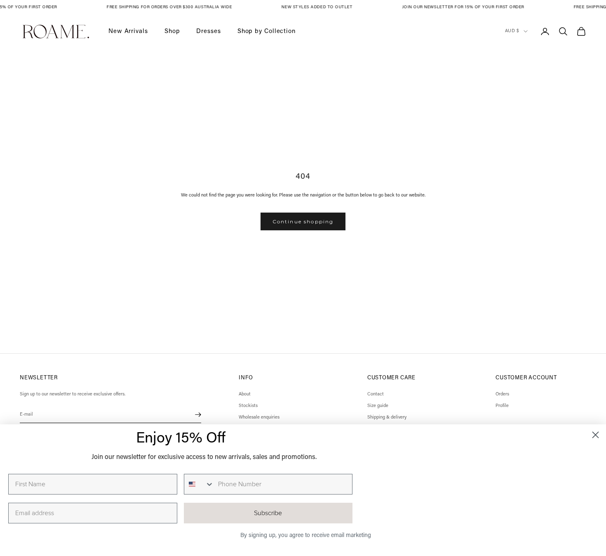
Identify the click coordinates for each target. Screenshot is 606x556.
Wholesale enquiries (259, 417)
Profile (502, 406)
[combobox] (199, 484)
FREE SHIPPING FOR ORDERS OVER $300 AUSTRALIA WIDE (170, 7)
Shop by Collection (266, 31)
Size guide (377, 406)
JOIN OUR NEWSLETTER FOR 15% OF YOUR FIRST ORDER (464, 7)
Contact (375, 394)
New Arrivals (128, 31)
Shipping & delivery (386, 417)
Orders (502, 394)
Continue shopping (303, 221)
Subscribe (268, 513)
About (245, 394)
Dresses (208, 31)
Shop (172, 31)
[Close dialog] (595, 435)
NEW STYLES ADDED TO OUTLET (318, 7)
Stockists (248, 406)
